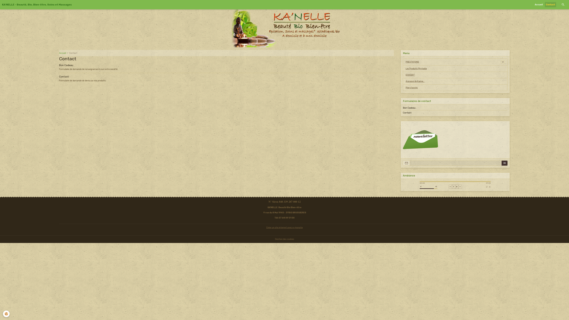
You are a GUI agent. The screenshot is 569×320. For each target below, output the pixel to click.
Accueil (539, 4)
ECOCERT (410, 75)
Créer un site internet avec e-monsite (284, 227)
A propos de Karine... (415, 81)
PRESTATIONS (412, 62)
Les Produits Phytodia (416, 68)
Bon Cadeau (66, 65)
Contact (550, 4)
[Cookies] (6, 314)
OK (504, 163)
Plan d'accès (412, 88)
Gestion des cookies (284, 239)
